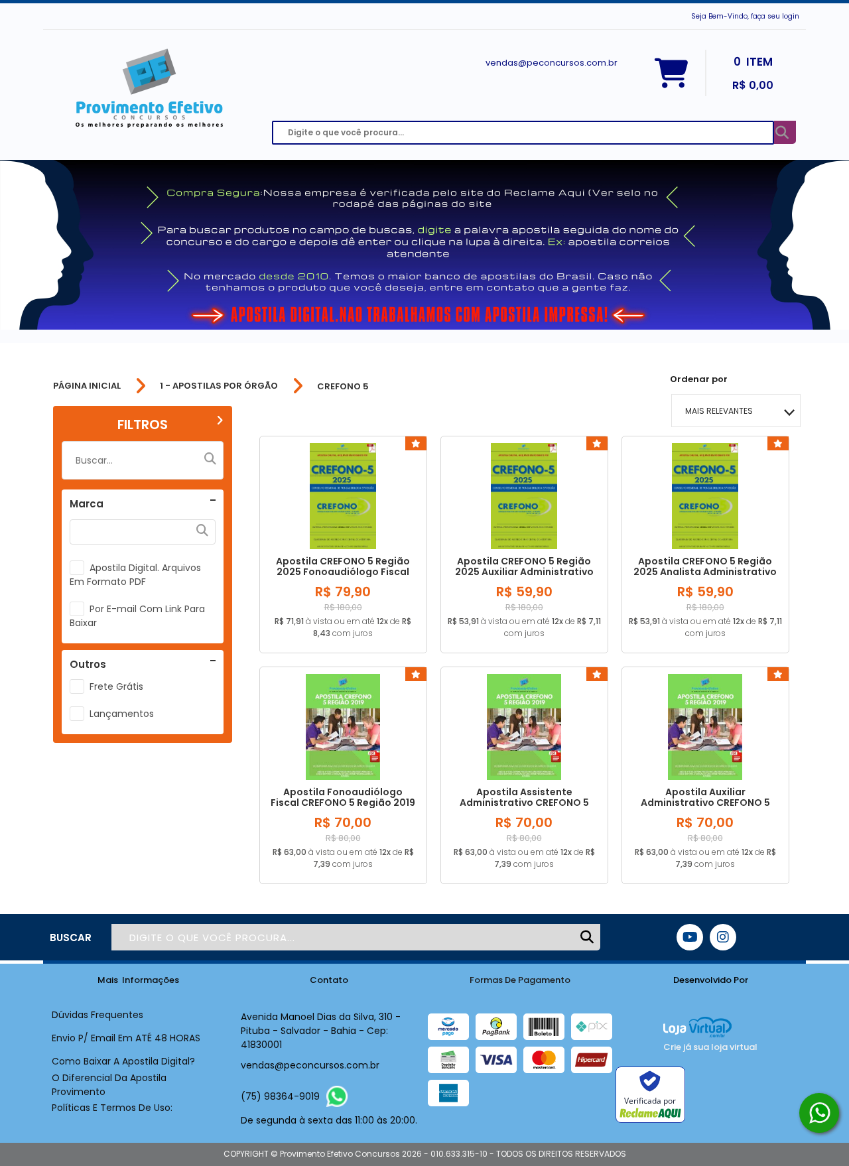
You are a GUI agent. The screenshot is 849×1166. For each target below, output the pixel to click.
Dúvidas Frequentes (97, 1014)
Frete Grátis (116, 686)
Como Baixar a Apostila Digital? (123, 1061)
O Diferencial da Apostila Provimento (109, 1084)
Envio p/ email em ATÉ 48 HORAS (126, 1038)
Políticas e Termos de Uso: (112, 1107)
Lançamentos (122, 713)
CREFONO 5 (343, 386)
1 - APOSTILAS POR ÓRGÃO (219, 386)
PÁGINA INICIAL (87, 386)
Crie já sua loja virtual (710, 1047)
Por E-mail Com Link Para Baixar (137, 615)
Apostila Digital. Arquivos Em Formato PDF (135, 574)
